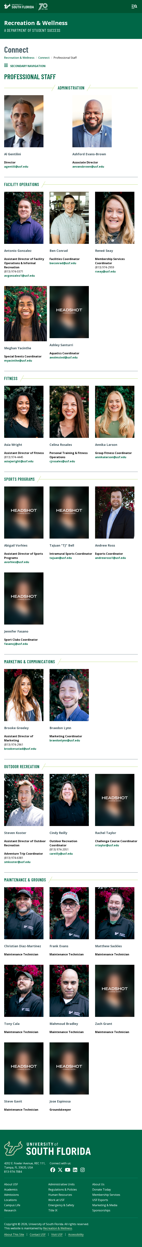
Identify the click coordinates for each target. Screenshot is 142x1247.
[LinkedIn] (75, 1170)
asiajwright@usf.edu (18, 461)
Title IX (52, 1210)
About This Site (14, 1234)
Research (10, 1210)
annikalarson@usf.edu (110, 457)
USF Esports (100, 1200)
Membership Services (106, 1195)
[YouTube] (68, 1170)
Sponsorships (101, 1210)
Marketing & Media (104, 1205)
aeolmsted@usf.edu (64, 357)
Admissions (11, 1195)
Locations (10, 1200)
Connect (44, 58)
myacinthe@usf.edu (18, 360)
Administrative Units (61, 1184)
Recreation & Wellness (36, 23)
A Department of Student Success (32, 30)
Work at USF (56, 1200)
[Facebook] (53, 1170)
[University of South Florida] (47, 1148)
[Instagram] (82, 1170)
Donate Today (101, 1189)
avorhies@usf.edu (16, 562)
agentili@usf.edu (16, 166)
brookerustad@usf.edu (20, 749)
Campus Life (12, 1205)
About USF (11, 1184)
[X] (60, 1170)
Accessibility (76, 1234)
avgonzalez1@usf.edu (19, 276)
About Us (98, 1184)
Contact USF (38, 1234)
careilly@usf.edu (61, 854)
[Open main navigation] (134, 6)
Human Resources (60, 1195)
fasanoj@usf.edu (16, 644)
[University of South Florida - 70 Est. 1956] (25, 6)
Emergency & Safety (61, 1205)
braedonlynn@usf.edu (65, 740)
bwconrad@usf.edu (63, 263)
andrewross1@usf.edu (110, 558)
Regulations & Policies (62, 1189)
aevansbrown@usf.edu (88, 166)
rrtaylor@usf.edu (107, 845)
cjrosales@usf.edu (62, 461)
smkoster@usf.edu (17, 862)
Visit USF (57, 1234)
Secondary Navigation (25, 66)
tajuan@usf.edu (61, 558)
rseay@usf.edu (105, 271)
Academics (10, 1189)
